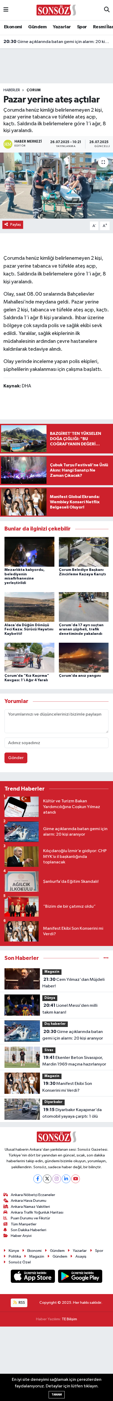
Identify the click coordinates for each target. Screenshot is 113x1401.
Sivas (48, 1050)
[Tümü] (106, 958)
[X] (47, 1179)
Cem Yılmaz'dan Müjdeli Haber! (73, 983)
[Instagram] (56, 1179)
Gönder (16, 758)
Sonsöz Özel (20, 1262)
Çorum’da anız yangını (80, 676)
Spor (82, 27)
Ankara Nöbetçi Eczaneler (33, 1195)
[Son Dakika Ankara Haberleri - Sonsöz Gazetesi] (56, 10)
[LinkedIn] (66, 1179)
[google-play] (80, 1277)
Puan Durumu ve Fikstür (30, 1218)
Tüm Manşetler (24, 1224)
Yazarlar (62, 27)
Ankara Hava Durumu (28, 1201)
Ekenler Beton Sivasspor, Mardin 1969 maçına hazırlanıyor (74, 1061)
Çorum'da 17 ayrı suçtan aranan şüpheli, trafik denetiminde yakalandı (81, 629)
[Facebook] (37, 1179)
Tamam (57, 1394)
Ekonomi (13, 27)
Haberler (11, 90)
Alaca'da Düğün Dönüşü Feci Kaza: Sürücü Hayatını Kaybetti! (28, 629)
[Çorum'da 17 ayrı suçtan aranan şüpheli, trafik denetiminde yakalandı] (84, 606)
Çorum (33, 90)
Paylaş (15, 224)
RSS (21, 1303)
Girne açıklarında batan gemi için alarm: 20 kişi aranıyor (56, 41)
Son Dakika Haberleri (28, 1230)
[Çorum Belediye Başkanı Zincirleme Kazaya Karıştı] (84, 551)
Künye (14, 1251)
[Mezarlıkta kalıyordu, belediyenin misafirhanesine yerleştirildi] (29, 551)
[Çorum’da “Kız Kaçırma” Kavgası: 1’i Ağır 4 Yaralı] (29, 657)
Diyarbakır (53, 1102)
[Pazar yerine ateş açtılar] (56, 186)
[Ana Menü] (5, 10)
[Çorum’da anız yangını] (84, 657)
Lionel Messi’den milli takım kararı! (69, 1009)
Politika (15, 1256)
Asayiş (80, 1256)
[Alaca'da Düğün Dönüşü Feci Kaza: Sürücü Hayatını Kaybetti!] (29, 606)
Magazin (51, 971)
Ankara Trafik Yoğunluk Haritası (37, 1212)
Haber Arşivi (21, 1236)
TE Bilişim (69, 1319)
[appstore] (33, 1277)
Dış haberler (55, 1024)
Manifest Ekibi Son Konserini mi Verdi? (67, 1087)
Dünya (49, 998)
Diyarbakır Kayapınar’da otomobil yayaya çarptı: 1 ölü (72, 1113)
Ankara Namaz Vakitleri (30, 1207)
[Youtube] (75, 1179)
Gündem (37, 27)
